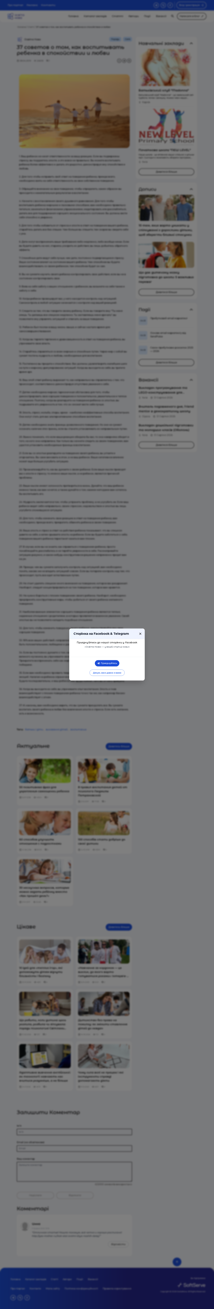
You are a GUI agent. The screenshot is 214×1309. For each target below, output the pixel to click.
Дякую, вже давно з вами (107, 672)
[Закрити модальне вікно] (140, 633)
